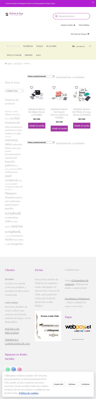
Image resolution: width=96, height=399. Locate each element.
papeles (15, 172)
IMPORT (29, 55)
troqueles (17, 244)
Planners (11, 193)
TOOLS (39, 46)
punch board (11, 204)
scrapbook (13, 213)
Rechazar (72, 384)
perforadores (8, 189)
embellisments (10, 130)
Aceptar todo (58, 384)
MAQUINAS (14, 46)
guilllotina (10, 165)
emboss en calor (13, 133)
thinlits (9, 239)
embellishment (16, 127)
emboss (19, 130)
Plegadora (10, 197)
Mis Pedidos (84, 25)
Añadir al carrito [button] (36, 125)
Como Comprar (11, 302)
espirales (9, 157)
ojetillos (8, 172)
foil (15, 157)
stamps (15, 221)
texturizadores (16, 235)
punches (9, 208)
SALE (38, 55)
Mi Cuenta (9, 279)
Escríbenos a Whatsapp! (77, 298)
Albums (8, 114)
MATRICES (28, 46)
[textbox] (14, 90)
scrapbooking (11, 217)
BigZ (12, 118)
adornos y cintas (11, 111)
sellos (8, 221)
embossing (8, 136)
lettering (14, 169)
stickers (8, 226)
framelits (10, 161)
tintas (16, 239)
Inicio (10, 63)
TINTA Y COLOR (14, 55)
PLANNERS (51, 46)
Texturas (7, 236)
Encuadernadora (13, 154)
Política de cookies (29, 392)
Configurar (85, 384)
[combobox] (14, 90)
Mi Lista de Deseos (79, 34)
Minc (20, 168)
